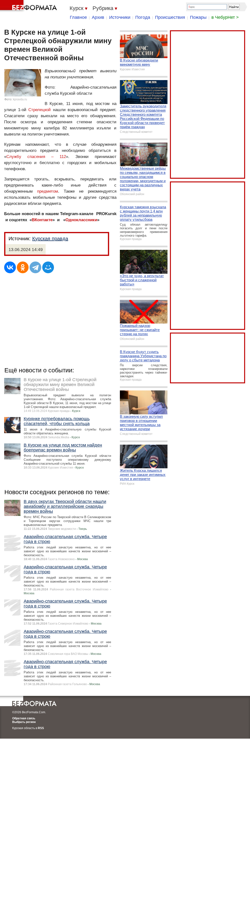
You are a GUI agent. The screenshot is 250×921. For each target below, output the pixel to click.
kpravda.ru (20, 99)
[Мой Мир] (48, 267)
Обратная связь (23, 718)
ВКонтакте (42, 220)
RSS (41, 728)
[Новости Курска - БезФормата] (29, 6)
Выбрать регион (24, 722)
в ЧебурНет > (225, 17)
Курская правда (50, 238)
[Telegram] (35, 267)
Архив (98, 17)
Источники (119, 17)
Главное (78, 17)
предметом (47, 191)
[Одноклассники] (23, 267)
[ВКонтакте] (10, 267)
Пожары (198, 17)
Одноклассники (81, 220)
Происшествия (170, 17)
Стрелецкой (39, 109)
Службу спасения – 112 (36, 156)
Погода (142, 17)
